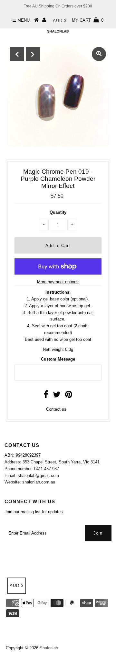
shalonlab (49, 647)
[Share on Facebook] (46, 396)
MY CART (87, 20)
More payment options (58, 281)
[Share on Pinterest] (68, 396)
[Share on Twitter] (57, 396)
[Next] (33, 54)
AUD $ (60, 20)
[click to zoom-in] (99, 54)
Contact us (56, 409)
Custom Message (58, 359)
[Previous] (17, 54)
